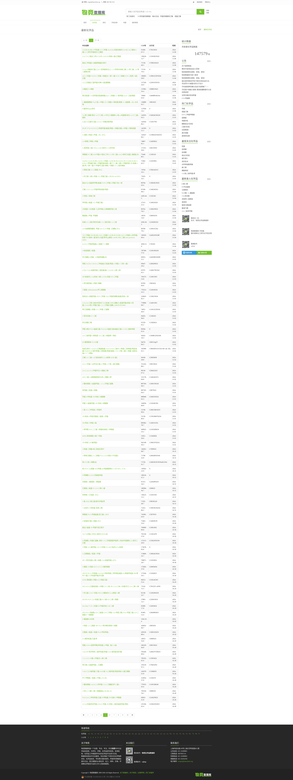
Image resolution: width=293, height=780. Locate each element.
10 (127, 715)
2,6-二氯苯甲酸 (187, 211)
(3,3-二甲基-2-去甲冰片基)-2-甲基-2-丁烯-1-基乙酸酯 (100, 364)
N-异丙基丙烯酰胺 (144, 16)
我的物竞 (199, 2)
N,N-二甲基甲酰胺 (188, 115)
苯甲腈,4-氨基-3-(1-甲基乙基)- (93, 202)
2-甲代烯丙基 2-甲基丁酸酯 (92, 283)
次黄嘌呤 (185, 190)
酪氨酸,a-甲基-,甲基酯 (90, 215)
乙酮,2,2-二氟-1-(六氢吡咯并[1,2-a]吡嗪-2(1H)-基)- (100, 357)
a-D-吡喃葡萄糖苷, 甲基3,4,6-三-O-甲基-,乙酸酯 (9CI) (101, 229)
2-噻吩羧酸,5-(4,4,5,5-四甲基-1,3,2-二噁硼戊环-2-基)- (101, 684)
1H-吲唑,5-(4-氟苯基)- (90, 442)
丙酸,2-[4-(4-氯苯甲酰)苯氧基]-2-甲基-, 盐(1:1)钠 (99, 645)
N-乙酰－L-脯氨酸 (188, 193)
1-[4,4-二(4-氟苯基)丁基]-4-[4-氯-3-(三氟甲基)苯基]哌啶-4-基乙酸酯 (106, 671)
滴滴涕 (184, 202)
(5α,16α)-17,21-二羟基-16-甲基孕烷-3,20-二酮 (98, 606)
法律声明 (141, 773)
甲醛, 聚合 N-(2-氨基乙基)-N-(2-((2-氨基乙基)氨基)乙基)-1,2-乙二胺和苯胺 (108, 329)
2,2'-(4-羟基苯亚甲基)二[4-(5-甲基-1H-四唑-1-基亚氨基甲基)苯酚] (105, 704)
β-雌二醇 (185, 184)
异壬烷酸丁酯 (87, 322)
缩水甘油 (155, 16)
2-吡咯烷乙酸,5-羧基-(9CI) (91, 521)
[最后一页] (132, 715)
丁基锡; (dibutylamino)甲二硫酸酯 (94, 290)
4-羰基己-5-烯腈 (88, 89)
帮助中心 (207, 2)
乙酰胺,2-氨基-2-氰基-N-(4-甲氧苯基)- (95, 632)
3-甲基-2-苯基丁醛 (88, 196)
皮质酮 (184, 149)
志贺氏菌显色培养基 (189, 95)
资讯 (104, 22)
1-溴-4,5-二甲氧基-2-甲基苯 (92, 410)
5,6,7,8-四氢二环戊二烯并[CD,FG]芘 (95, 534)
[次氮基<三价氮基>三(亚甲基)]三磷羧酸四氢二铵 (99, 209)
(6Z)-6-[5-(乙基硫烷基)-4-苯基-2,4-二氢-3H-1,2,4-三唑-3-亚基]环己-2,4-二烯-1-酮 (110, 586)
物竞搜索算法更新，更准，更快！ (194, 72)
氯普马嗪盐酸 (186, 205)
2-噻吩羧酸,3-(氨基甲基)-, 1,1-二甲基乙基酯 (97, 384)
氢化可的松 (186, 155)
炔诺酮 (184, 152)
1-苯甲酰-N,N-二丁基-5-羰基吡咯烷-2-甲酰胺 (98, 429)
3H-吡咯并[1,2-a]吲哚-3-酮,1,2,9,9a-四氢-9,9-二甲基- (100, 277)
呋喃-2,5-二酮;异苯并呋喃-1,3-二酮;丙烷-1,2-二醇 (99, 222)
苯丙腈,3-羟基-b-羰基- (90, 390)
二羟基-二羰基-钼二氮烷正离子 (93, 449)
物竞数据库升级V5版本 (190, 75)
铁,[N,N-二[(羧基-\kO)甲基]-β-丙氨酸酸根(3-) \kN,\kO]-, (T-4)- (104, 469)
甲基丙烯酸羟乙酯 (166, 16)
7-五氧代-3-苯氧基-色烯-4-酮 (92, 508)
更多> (209, 61)
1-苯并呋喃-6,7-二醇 (89, 316)
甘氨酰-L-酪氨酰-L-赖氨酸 (91, 482)
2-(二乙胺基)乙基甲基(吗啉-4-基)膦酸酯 (96, 82)
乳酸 (183, 146)
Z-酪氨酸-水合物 (88, 619)
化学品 (94, 22)
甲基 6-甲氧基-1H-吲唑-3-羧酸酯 (93, 397)
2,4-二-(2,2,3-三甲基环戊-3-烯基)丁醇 (95, 370)
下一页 (97, 40)
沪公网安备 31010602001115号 (94, 777)
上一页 (85, 40)
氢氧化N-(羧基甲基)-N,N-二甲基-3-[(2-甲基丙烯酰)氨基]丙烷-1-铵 (105, 296)
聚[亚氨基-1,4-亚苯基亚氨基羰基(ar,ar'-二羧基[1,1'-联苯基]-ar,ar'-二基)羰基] (108, 95)
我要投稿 (188, 253)
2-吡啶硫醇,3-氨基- (89, 250)
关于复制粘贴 (186, 66)
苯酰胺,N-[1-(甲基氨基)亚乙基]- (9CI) (95, 514)
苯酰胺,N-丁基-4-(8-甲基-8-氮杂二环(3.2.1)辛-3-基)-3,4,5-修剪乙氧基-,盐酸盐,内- (110, 154)
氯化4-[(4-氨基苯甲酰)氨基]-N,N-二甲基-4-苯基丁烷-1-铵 (102, 183)
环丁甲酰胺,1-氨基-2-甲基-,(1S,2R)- (94, 678)
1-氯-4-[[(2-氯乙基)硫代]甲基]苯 (93, 501)
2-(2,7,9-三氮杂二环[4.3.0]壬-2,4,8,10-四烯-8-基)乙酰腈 (101, 56)
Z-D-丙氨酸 (186, 98)
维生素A (185, 158)
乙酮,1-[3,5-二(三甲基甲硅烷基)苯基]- (95, 189)
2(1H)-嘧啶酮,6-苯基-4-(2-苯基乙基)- (95, 580)
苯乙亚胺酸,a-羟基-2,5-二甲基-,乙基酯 (95, 309)
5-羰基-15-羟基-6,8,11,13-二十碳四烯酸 (96, 567)
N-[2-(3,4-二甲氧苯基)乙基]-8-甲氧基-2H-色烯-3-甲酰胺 (101, 697)
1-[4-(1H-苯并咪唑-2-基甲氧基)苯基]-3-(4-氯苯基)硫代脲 (102, 652)
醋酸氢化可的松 (187, 124)
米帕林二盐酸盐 (187, 199)
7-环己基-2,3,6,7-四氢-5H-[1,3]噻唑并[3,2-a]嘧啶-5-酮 (101, 593)
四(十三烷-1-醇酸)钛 (89, 462)
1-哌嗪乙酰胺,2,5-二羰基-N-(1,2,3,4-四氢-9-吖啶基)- (100, 455)
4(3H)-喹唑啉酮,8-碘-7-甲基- (92, 436)
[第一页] (83, 715)
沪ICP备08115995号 (113, 777)
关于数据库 (124, 773)
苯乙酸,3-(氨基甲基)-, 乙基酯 (92, 665)
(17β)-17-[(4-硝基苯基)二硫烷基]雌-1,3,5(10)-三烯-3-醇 (101, 270)
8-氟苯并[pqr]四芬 (88, 109)
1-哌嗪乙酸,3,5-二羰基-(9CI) (92, 170)
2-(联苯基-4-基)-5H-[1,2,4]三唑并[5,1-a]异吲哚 (98, 148)
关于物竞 (133, 773)
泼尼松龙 (185, 161)
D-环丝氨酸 (186, 187)
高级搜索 (207, 12)
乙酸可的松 (186, 127)
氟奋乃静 (185, 208)
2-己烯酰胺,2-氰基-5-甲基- (91, 554)
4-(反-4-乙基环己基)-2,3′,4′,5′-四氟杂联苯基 (97, 122)
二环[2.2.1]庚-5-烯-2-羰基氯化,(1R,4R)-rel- (97, 691)
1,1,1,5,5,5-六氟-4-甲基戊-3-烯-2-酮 (94, 658)
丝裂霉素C (185, 130)
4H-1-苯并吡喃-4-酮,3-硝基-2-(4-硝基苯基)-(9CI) (99, 560)
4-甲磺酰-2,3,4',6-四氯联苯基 (92, 475)
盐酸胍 (184, 118)
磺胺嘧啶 (185, 170)
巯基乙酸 (178, 16)
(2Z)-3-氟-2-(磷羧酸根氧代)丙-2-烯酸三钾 (96, 377)
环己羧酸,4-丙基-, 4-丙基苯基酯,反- (94, 257)
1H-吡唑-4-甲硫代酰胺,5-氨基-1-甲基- (95, 416)
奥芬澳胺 (185, 133)
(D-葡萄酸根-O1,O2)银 (90, 342)
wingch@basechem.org (93, 2)
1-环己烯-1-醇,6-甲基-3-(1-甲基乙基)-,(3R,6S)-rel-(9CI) (101, 176)
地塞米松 (185, 121)
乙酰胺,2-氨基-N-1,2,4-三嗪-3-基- (94, 488)
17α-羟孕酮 (186, 196)
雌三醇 (184, 167)
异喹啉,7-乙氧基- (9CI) (90, 495)
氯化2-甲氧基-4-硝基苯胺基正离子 (94, 63)
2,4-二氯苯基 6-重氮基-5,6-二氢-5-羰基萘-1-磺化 (99, 335)
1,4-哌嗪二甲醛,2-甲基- (90, 141)
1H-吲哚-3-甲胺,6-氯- (89, 423)
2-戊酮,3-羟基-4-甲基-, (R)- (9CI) (93, 135)
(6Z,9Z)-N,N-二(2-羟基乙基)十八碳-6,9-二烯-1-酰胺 (100, 599)
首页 (85, 22)
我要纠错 (203, 253)
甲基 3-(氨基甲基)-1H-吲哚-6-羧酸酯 (95, 403)
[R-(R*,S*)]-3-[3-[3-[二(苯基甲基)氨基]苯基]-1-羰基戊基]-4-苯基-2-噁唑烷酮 (109, 128)
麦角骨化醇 (186, 136)
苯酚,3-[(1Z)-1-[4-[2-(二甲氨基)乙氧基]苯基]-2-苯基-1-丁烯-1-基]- (105, 264)
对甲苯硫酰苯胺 (187, 164)
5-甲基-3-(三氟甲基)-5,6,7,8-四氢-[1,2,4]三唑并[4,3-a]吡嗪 (102, 547)
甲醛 (183, 109)
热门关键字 (150, 773)
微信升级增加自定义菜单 (190, 69)
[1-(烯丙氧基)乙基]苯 (89, 639)
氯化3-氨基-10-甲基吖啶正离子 (93, 527)
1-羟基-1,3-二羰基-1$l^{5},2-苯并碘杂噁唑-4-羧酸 (99, 626)
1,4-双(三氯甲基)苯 (188, 173)
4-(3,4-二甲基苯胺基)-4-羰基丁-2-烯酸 (95, 244)
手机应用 (114, 22)
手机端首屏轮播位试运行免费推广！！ (195, 87)
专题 (124, 22)
